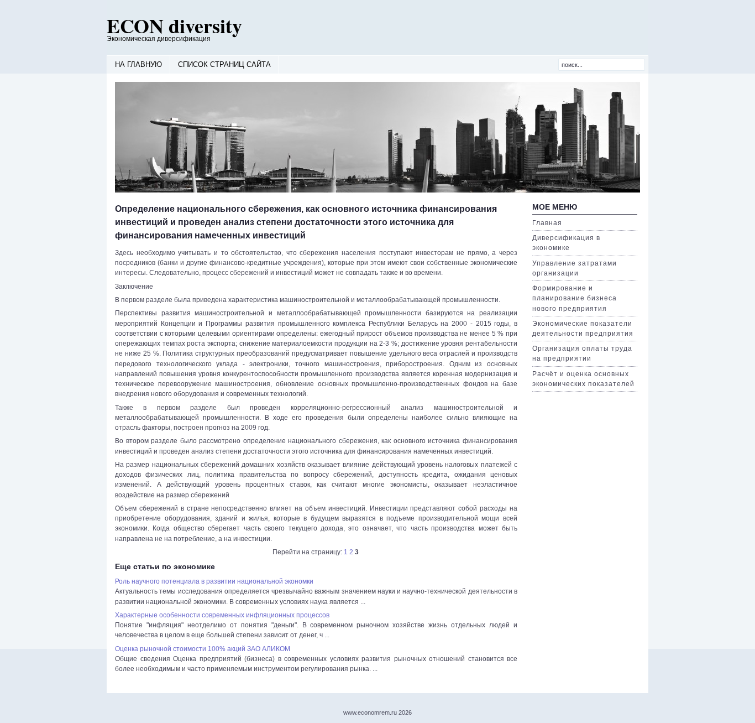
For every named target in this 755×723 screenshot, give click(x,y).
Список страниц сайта (224, 64)
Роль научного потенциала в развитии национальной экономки (214, 581)
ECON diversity (174, 25)
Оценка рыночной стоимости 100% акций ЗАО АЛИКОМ (202, 649)
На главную (138, 64)
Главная (547, 223)
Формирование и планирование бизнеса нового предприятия (574, 298)
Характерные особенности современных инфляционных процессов (222, 615)
